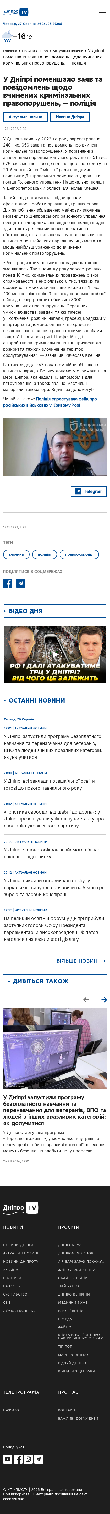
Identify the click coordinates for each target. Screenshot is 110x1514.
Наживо (11, 1410)
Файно (64, 1327)
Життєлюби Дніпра (77, 1270)
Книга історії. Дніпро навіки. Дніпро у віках (80, 1336)
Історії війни (71, 1311)
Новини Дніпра (35, 51)
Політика (12, 1278)
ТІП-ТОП (65, 1346)
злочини (16, 554)
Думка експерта (19, 1311)
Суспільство (15, 1294)
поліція (44, 554)
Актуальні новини (68, 51)
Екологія (12, 1286)
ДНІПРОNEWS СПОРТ (76, 1253)
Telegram (93, 491)
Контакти (67, 1410)
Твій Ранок (69, 1286)
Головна (10, 51)
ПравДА (65, 1319)
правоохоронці (79, 554)
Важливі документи (78, 1418)
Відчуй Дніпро (72, 1363)
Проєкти (69, 1227)
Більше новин (77, 961)
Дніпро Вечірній (74, 1294)
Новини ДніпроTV (21, 1261)
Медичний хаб (72, 1303)
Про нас (68, 1392)
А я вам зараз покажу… (81, 1261)
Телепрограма (21, 1392)
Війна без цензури (76, 1371)
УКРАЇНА (10, 1270)
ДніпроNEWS (70, 1245)
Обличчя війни (73, 1278)
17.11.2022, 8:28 (14, 129)
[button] (104, 999)
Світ (7, 1303)
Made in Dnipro (73, 1355)
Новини (13, 1227)
